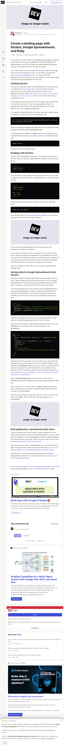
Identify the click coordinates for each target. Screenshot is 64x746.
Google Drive (30, 89)
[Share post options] (3, 77)
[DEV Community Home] (3, 2)
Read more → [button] (16, 512)
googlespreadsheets (31, 55)
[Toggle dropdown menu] (58, 474)
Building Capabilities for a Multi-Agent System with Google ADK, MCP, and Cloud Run (34, 579)
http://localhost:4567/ (34, 215)
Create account (56, 2)
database (19, 55)
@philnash (26, 458)
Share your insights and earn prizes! (25, 696)
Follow (35, 615)
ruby (13, 55)
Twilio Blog (37, 469)
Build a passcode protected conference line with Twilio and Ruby (28, 649)
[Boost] (3, 71)
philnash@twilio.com (50, 456)
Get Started (35, 628)
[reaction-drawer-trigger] (3, 52)
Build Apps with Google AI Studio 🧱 (30, 500)
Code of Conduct (30, 540)
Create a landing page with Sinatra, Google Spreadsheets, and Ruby (35, 466)
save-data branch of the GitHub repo (28, 441)
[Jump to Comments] (3, 59)
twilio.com (52, 34)
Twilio (25, 33)
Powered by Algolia (34, 2)
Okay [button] (4, 743)
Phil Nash (18, 33)
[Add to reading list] (3, 66)
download (30, 114)
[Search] (8, 2)
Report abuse (41, 540)
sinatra (41, 55)
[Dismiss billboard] (61, 720)
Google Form (34, 70)
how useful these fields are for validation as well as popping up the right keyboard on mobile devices (35, 372)
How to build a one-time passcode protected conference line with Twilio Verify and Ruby (34, 641)
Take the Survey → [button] (15, 714)
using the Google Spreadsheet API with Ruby (26, 75)
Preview (26, 535)
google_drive (41, 136)
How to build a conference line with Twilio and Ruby (24, 656)
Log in (46, 2)
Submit (17, 535)
